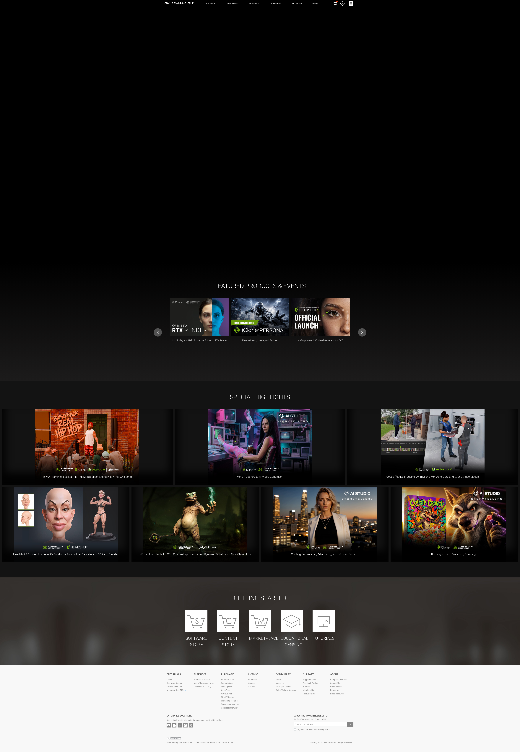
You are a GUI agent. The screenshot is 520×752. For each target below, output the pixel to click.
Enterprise (252, 680)
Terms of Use (227, 742)
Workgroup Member (229, 701)
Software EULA (186, 742)
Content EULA (200, 742)
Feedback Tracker (310, 683)
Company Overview (338, 680)
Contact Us (335, 683)
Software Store (227, 680)
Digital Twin (218, 720)
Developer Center (283, 687)
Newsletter (335, 690)
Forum (278, 680)
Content (251, 683)
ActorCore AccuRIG (177, 690)
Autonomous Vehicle (203, 720)
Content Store (227, 683)
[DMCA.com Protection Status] (174, 739)
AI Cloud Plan (226, 694)
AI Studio (201, 680)
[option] (260, 130)
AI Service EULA (213, 742)
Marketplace (226, 687)
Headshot (202, 687)
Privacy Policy (172, 742)
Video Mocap (204, 683)
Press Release (336, 687)
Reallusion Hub (309, 694)
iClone (169, 680)
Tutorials (306, 687)
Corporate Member (229, 708)
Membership (308, 690)
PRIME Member (227, 697)
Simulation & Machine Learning (180, 720)
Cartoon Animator (174, 687)
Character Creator (174, 683)
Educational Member (230, 704)
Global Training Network (286, 690)
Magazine (280, 683)
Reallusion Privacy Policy (319, 729)
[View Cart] (335, 3)
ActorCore (225, 690)
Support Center (309, 680)
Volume (251, 687)
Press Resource (337, 694)
